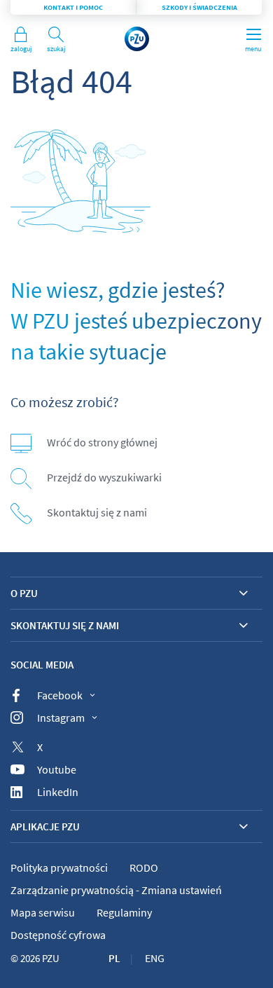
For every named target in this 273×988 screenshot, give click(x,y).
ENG (154, 958)
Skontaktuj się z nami (97, 512)
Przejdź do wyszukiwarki (104, 477)
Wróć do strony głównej (102, 442)
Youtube (56, 769)
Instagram (61, 718)
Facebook (60, 695)
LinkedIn (57, 792)
